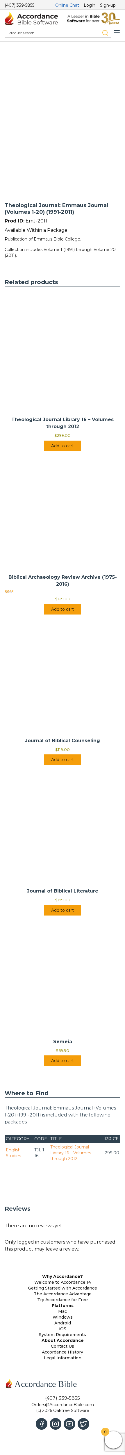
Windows (63, 1317)
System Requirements (62, 1334)
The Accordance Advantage (63, 1294)
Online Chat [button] (67, 5)
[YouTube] (69, 1424)
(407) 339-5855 (19, 5)
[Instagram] (55, 1424)
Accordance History (62, 1352)
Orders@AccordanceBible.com (62, 1404)
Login (89, 5)
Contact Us (62, 1346)
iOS (62, 1328)
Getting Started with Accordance (62, 1288)
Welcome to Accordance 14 (62, 1282)
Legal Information (62, 1357)
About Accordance (63, 1340)
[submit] (105, 32)
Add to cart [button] (62, 445)
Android (62, 1323)
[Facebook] (41, 1424)
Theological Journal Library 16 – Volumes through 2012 (70, 1152)
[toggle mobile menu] (116, 32)
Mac (62, 1311)
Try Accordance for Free (62, 1299)
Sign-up (108, 5)
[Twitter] (83, 1424)
